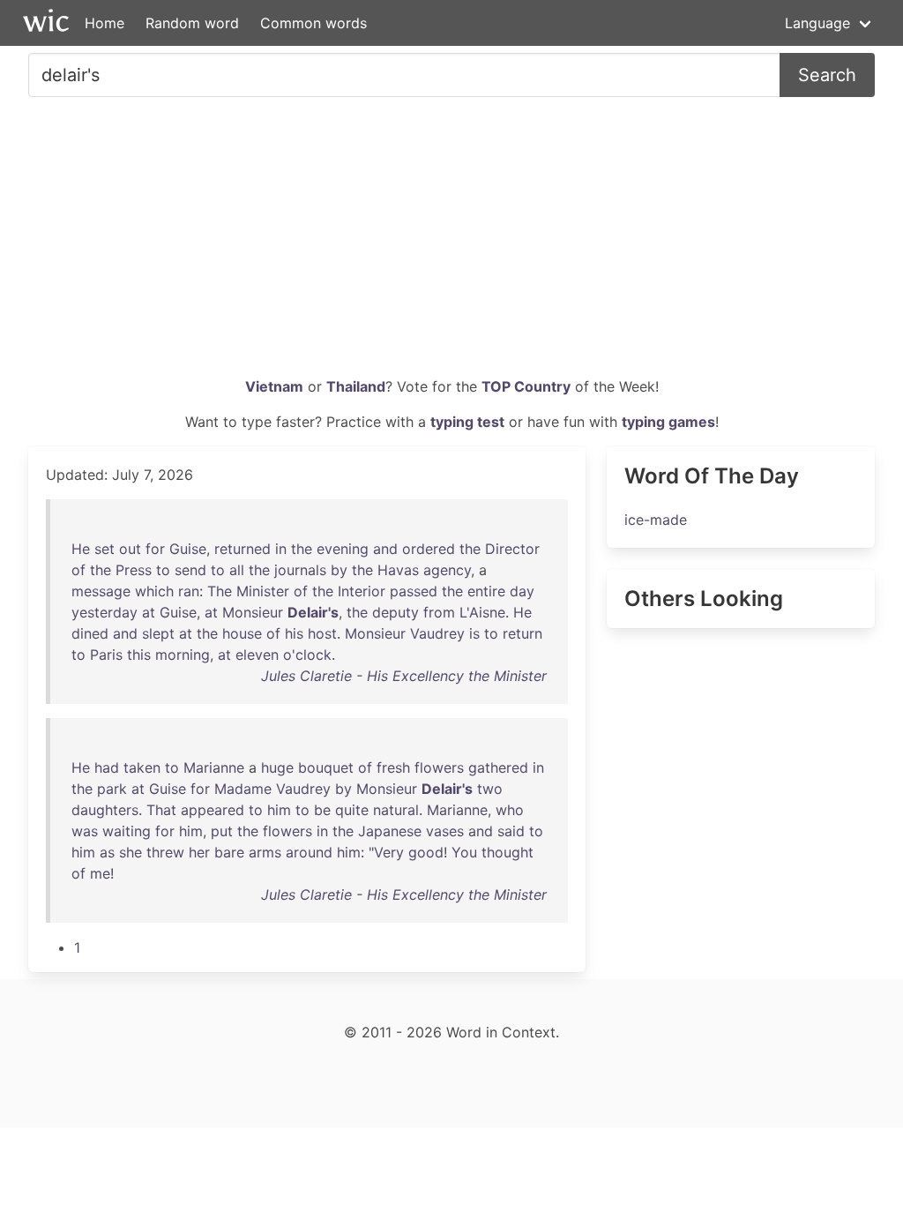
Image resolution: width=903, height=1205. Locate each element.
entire (486, 591)
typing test (467, 421)
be (322, 810)
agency (447, 570)
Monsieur (252, 612)
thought (507, 852)
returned (242, 549)
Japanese (390, 831)
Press (134, 570)
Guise (187, 549)
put (222, 831)
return (522, 633)
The (219, 591)
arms (265, 852)
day (522, 591)
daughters (104, 810)
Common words (313, 23)
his (294, 633)
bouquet (326, 767)
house (242, 633)
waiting (126, 831)
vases (445, 831)
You (464, 852)
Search (827, 75)
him (279, 810)
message (101, 591)
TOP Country (526, 386)
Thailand (355, 386)
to (163, 570)
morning (182, 654)
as (107, 852)
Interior (361, 591)
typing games (668, 421)
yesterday (104, 612)
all (236, 570)
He (80, 549)
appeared (212, 810)
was (84, 831)
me (100, 873)
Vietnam (274, 386)
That (161, 810)
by (339, 570)
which (154, 591)
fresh (393, 767)
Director (512, 549)
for (155, 549)
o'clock (307, 654)
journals (300, 570)
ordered (428, 549)
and (385, 549)
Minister (262, 591)
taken (141, 767)
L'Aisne (482, 612)
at (148, 612)
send (190, 570)
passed (413, 591)
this (139, 654)
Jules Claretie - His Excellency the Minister (404, 676)
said (511, 831)
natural (396, 810)
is (474, 633)
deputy (395, 612)
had (106, 767)
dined (89, 633)
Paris (106, 654)
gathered (498, 767)
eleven (257, 654)
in (281, 549)
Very (389, 852)
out (130, 549)
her (199, 852)
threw (165, 852)
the (301, 549)
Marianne (213, 767)
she (130, 852)
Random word (192, 23)
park (112, 788)
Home (104, 23)
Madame (243, 788)
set (104, 549)
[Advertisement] (451, 243)
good (426, 852)
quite (352, 810)
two (490, 788)
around (309, 852)
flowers (439, 767)
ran (188, 591)
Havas (398, 570)
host (322, 633)
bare (229, 852)
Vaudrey (437, 633)
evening (343, 549)
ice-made (655, 519)
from (439, 612)
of (78, 570)
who (510, 810)
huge (277, 767)
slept (158, 633)
